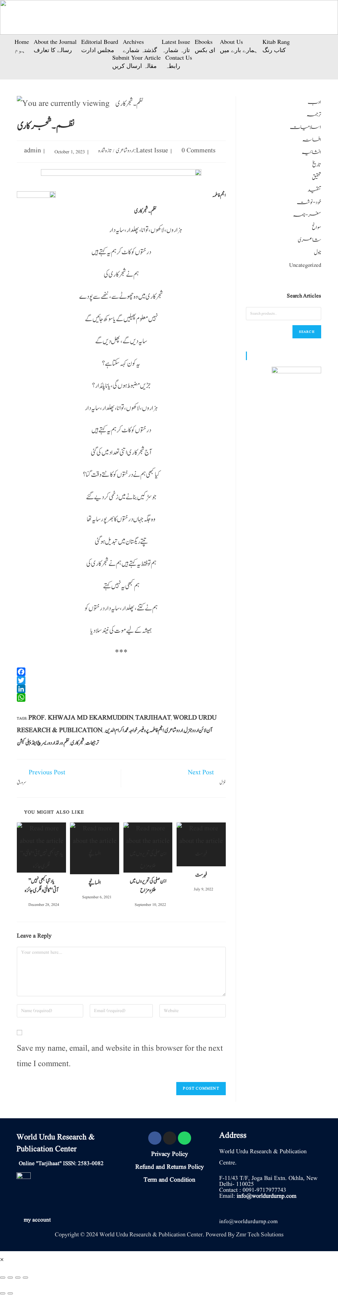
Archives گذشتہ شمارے (140, 46)
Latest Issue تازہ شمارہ (176, 46)
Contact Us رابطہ (178, 62)
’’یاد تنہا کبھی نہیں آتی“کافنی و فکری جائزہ (41, 886)
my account (37, 1220)
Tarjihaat (153, 718)
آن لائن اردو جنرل (198, 730)
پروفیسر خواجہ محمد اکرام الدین (127, 730)
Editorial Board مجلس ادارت (99, 46)
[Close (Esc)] (2, 1278)
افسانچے (94, 882)
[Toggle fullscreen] (17, 1278)
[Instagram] (169, 1138)
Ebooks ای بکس (205, 46)
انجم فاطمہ (157, 730)
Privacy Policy (169, 1154)
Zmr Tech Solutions (260, 1234)
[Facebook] (154, 1138)
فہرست (201, 875)
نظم (67, 743)
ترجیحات (92, 743)
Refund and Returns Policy (169, 1167)
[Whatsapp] (184, 1138)
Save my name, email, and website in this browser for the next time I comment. (120, 1056)
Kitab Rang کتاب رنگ (276, 46)
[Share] (10, 1278)
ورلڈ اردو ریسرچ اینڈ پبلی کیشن (40, 743)
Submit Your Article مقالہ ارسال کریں (136, 62)
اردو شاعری (125, 150)
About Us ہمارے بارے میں (239, 46)
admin (32, 150)
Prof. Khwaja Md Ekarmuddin (80, 718)
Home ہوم (22, 46)
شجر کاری (77, 743)
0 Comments (199, 150)
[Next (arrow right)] (10, 1293)
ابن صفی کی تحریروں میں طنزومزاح (148, 886)
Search (307, 331)
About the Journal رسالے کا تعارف (55, 46)
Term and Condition (169, 1180)
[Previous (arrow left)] (2, 1293)
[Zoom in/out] (25, 1278)
